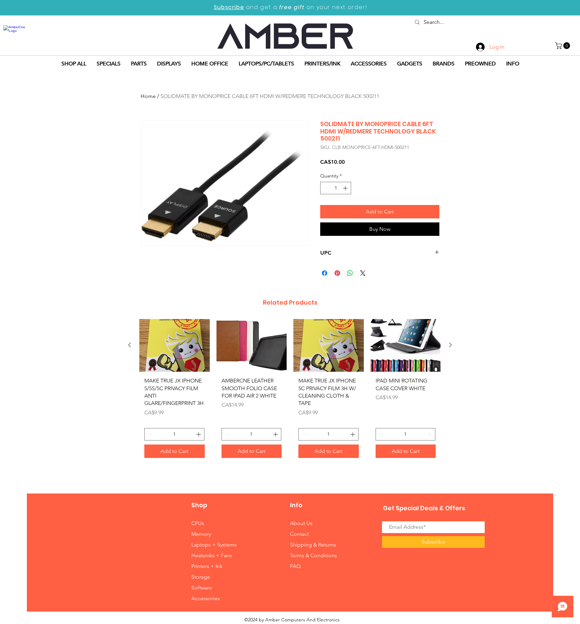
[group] (290, 391)
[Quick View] (174, 345)
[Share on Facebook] (325, 273)
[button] (563, 45)
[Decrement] (325, 188)
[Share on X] (363, 273)
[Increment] (346, 188)
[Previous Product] (130, 345)
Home (148, 96)
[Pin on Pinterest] (337, 273)
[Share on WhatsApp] (350, 273)
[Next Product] (450, 345)
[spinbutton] (336, 188)
